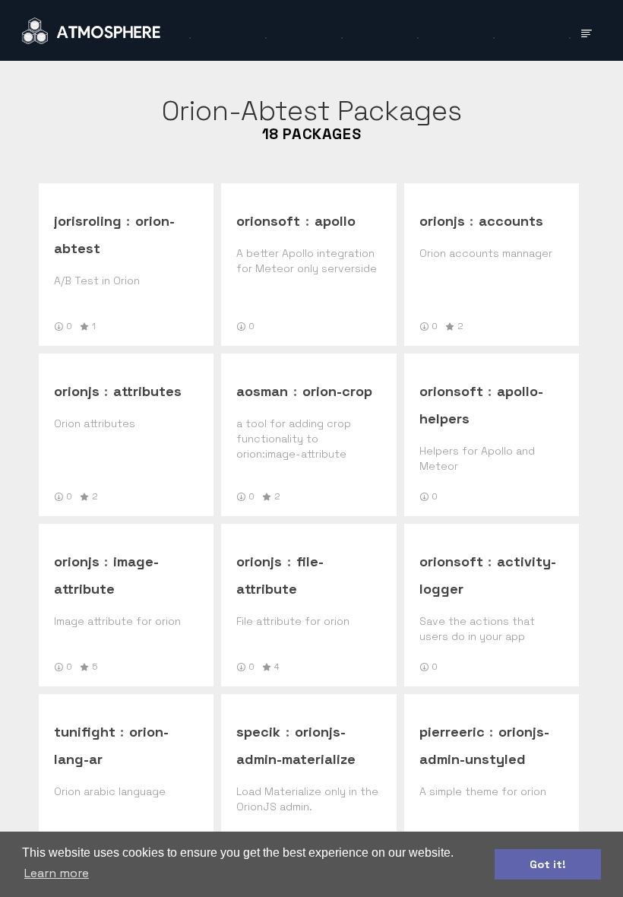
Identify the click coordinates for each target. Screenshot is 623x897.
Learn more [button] (56, 873)
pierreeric (452, 731)
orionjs (442, 221)
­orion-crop (337, 391)
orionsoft (268, 221)
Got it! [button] (548, 864)
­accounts (511, 221)
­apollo (335, 221)
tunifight (84, 731)
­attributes (147, 391)
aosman (262, 391)
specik (258, 731)
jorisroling (88, 221)
